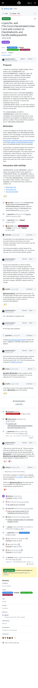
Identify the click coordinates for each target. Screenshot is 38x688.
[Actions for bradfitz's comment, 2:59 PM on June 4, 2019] (34, 289)
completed (9, 498)
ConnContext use (11, 189)
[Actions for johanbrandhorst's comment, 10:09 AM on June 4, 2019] (34, 259)
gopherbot (8, 335)
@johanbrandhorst (9, 293)
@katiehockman (8, 456)
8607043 (31, 564)
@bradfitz (6, 373)
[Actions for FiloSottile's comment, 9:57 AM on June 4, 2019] (34, 235)
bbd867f (31, 438)
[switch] (5, 196)
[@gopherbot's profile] (3, 335)
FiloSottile (8, 235)
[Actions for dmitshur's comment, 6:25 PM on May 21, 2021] (34, 467)
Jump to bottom (6, 55)
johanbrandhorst (10, 59)
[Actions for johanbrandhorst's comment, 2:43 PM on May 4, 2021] (34, 442)
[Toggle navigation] (2, 2)
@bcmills (23, 456)
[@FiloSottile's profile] (3, 235)
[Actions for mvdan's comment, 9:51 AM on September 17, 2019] (34, 369)
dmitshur (8, 467)
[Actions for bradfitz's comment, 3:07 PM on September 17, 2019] (34, 384)
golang (6, 9)
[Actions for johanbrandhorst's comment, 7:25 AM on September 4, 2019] (34, 350)
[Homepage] (19, 2)
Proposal (28, 214)
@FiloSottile (13, 373)
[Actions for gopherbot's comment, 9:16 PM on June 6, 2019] (34, 335)
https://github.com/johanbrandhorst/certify (20, 142)
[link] (9, 203)
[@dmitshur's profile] (3, 467)
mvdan (7, 369)
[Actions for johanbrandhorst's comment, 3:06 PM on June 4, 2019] (34, 310)
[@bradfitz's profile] (3, 289)
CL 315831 (19, 477)
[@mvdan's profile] (3, 369)
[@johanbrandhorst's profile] (3, 59)
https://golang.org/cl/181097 (17, 339)
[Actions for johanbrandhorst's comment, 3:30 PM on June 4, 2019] (34, 323)
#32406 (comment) (16, 362)
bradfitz (7, 289)
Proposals (9, 540)
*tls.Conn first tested (12, 191)
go (11, 9)
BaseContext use (11, 187)
